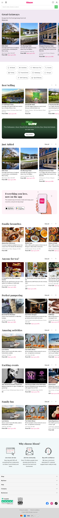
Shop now (5, 20)
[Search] (56, 6)
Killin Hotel (5, 46)
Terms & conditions (34, 510)
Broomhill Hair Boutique (8, 315)
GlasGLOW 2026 (30, 105)
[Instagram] (51, 505)
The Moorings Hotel (26, 46)
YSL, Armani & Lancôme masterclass (12, 384)
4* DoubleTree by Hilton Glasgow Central (11, 279)
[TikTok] (56, 505)
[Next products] (55, 85)
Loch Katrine (5, 349)
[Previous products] (51, 85)
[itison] (29, 2)
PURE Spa (51, 315)
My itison (3, 480)
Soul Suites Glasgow (31, 315)
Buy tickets (29, 135)
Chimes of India (53, 243)
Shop (2, 476)
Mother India (28, 243)
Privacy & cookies (24, 510)
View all (47, 144)
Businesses (4, 493)
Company (4, 489)
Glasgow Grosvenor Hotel (46, 46)
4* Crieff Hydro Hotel (7, 105)
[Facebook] (47, 505)
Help (2, 485)
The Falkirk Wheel (30, 349)
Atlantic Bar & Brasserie (8, 243)
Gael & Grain (52, 384)
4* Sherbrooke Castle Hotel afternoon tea (35, 279)
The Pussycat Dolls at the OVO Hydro (35, 384)
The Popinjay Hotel (54, 278)
